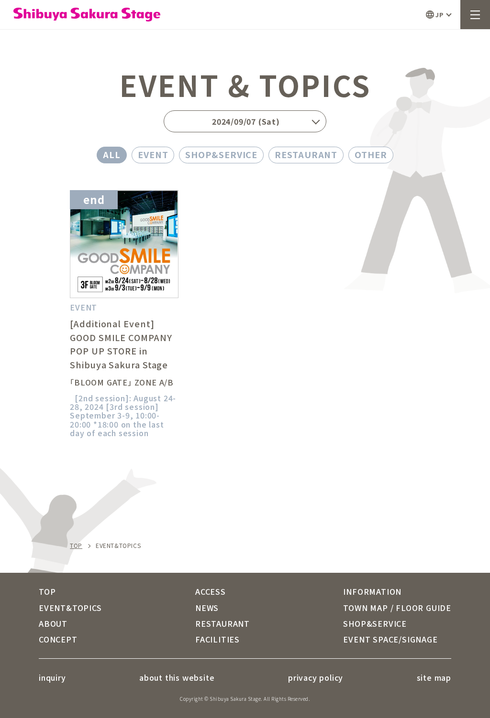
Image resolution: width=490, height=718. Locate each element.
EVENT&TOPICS (70, 607)
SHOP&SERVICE (221, 154)
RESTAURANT (306, 154)
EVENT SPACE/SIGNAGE (390, 639)
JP (439, 15)
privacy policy (315, 677)
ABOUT (53, 623)
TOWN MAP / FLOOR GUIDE (397, 607)
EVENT (153, 154)
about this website (176, 677)
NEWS (207, 607)
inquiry (52, 677)
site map (434, 677)
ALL (112, 154)
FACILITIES (217, 639)
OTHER (371, 154)
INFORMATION (372, 591)
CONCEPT (58, 639)
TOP (76, 545)
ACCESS (210, 591)
